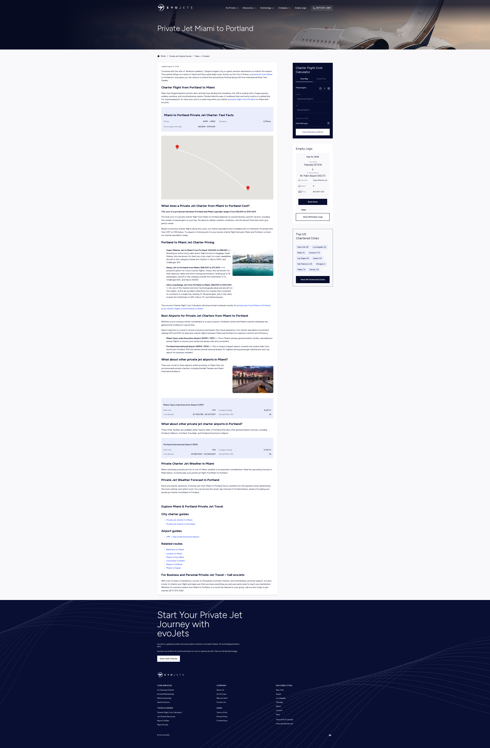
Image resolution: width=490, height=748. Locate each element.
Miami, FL (301, 253)
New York (280, 690)
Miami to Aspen (173, 568)
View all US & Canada (284, 720)
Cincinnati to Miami (175, 561)
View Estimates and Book (312, 132)
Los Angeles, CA (319, 247)
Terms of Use (222, 712)
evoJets (166, 735)
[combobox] (297, 98)
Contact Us (221, 702)
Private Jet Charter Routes (180, 56)
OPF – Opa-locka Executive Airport (182, 537)
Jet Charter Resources (166, 716)
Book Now (313, 202)
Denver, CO (314, 269)
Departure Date (302, 118)
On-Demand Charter (165, 690)
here (235, 651)
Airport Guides (163, 721)
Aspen (278, 694)
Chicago (279, 702)
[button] (248, 188)
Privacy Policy (222, 716)
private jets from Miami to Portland (253, 305)
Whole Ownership (164, 698)
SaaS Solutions (163, 702)
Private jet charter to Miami (179, 520)
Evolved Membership (165, 694)
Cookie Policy (222, 721)
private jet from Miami (261, 74)
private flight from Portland (242, 99)
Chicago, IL (320, 264)
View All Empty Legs (313, 217)
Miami (278, 706)
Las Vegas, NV (303, 258)
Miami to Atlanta (174, 564)
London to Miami (174, 553)
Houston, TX (314, 253)
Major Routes (162, 725)
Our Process (221, 694)
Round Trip (321, 79)
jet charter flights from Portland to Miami (183, 308)
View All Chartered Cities (313, 279)
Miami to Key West (175, 557)
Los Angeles (281, 698)
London (279, 710)
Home (163, 56)
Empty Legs (300, 8)
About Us (220, 690)
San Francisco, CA (304, 264)
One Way (304, 79)
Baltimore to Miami (175, 549)
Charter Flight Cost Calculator (169, 712)
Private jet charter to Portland (180, 524)
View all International (284, 724)
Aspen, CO (317, 258)
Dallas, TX (301, 269)
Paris (278, 714)
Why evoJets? (222, 698)
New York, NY (303, 247)
